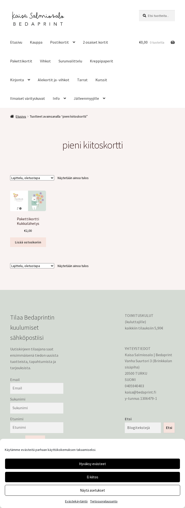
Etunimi (16, 418)
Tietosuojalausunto (104, 501)
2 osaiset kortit (95, 42)
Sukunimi (17, 399)
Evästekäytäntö (76, 501)
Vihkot (45, 61)
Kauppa (36, 42)
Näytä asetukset (92, 490)
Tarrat (82, 79)
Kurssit (101, 79)
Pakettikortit (21, 61)
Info (56, 98)
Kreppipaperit (101, 61)
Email (15, 379)
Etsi (128, 418)
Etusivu (16, 42)
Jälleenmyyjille (86, 98)
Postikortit (59, 42)
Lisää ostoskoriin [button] (28, 242)
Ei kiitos (92, 477)
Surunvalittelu (70, 61)
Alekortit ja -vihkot (53, 79)
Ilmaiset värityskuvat (27, 98)
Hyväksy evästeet (92, 463)
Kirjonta (17, 79)
